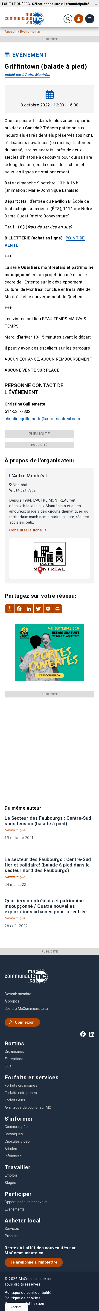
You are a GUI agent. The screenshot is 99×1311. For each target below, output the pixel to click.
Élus (8, 1066)
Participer (18, 1194)
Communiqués (16, 1127)
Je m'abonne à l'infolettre (33, 1262)
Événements (30, 31)
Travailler (18, 1167)
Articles (11, 1149)
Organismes (14, 1051)
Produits (11, 1236)
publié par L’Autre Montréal (27, 74)
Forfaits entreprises (21, 1093)
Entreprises (14, 1059)
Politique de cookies (22, 1298)
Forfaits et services (32, 1077)
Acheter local (23, 1220)
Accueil (11, 31)
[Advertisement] (49, 746)
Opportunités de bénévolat (26, 1202)
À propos (12, 1001)
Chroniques (14, 1134)
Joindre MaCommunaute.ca (26, 1008)
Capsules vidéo (17, 1141)
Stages (10, 1182)
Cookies (16, 1307)
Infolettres (13, 1156)
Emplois (11, 1175)
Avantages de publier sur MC (28, 1107)
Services (12, 1228)
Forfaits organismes (21, 1085)
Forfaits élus (15, 1100)
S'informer (19, 1119)
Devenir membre (18, 994)
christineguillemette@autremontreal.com (42, 418)
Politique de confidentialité (28, 1292)
